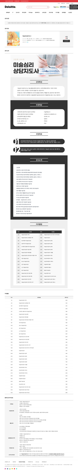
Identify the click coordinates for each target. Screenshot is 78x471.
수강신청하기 (66, 41)
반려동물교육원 (17, 1)
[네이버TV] (16, 469)
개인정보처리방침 (22, 461)
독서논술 (30, 12)
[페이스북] (7, 469)
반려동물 (64, 12)
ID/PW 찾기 (63, 3)
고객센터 (72, 3)
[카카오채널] (12, 469)
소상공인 (70, 12)
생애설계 (8, 12)
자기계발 (57, 12)
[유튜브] (14, 469)
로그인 (59, 3)
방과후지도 (37, 12)
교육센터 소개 (7, 461)
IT (12, 12)
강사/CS (17, 12)
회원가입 (67, 3)
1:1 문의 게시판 (43, 22)
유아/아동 (51, 12)
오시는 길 (37, 461)
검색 (47, 7)
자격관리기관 (30, 461)
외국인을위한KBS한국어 (24, 1)
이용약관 (14, 461)
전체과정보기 (44, 461)
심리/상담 (44, 12)
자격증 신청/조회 (74, 5)
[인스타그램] (5, 469)
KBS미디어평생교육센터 (9, 1)
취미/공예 (24, 12)
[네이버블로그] (9, 469)
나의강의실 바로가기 (73, 8)
